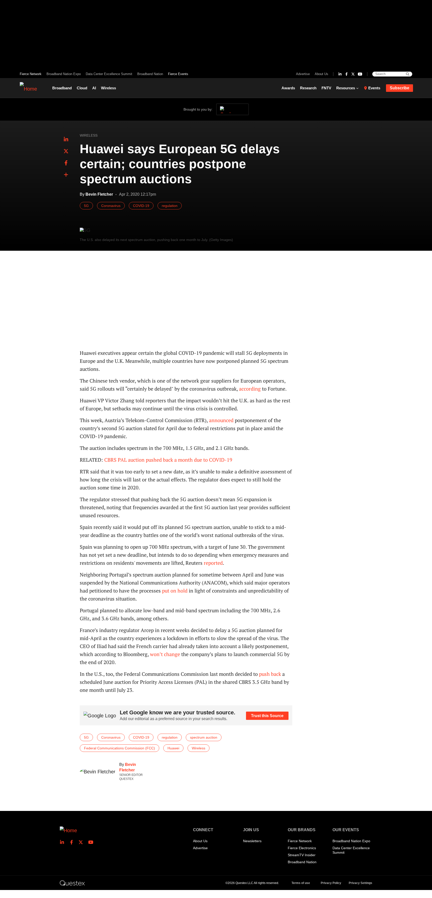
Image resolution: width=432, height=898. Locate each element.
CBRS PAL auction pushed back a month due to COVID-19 (168, 459)
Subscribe (399, 88)
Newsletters (252, 841)
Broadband (62, 88)
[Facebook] (346, 74)
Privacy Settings (360, 883)
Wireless (108, 88)
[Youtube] (360, 74)
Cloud (82, 88)
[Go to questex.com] (72, 882)
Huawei (173, 748)
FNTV (326, 88)
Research (308, 88)
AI (94, 88)
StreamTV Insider (302, 855)
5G (86, 206)
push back (270, 674)
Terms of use (301, 883)
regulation (170, 206)
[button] (66, 175)
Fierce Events (178, 74)
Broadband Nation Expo (63, 74)
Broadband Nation (150, 74)
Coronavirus (110, 206)
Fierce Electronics (302, 848)
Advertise (303, 74)
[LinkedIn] (340, 74)
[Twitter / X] (353, 74)
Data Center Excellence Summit (109, 74)
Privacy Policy (331, 883)
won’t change (165, 654)
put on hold (175, 590)
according (250, 388)
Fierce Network (31, 74)
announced (221, 420)
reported (213, 562)
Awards (288, 88)
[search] (407, 74)
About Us (321, 74)
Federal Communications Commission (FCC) (119, 748)
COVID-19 (141, 206)
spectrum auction (203, 737)
